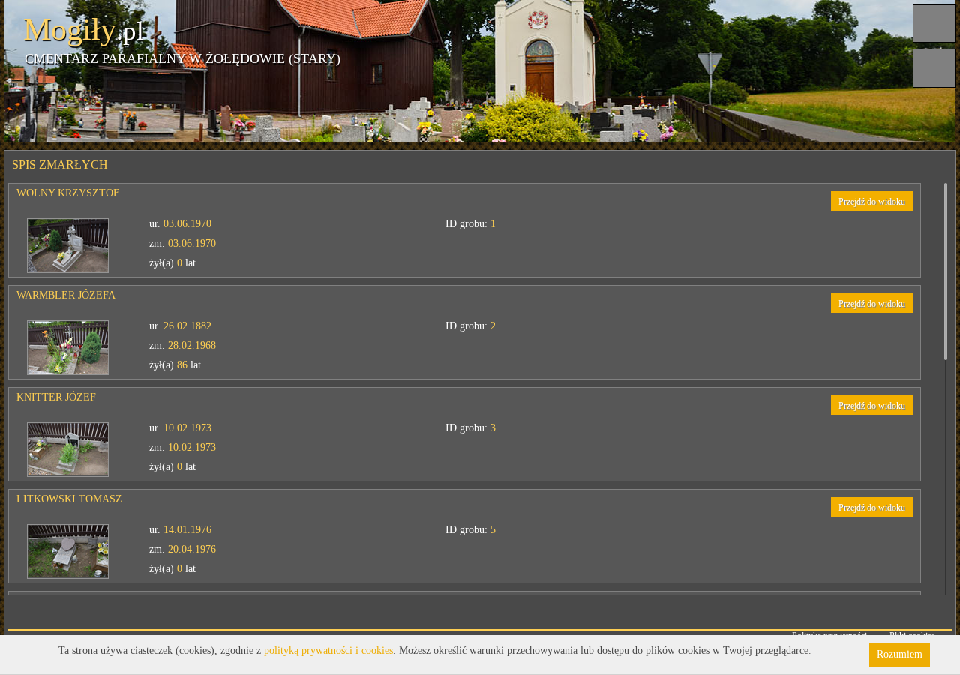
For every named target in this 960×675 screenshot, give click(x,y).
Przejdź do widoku (871, 201)
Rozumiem (899, 654)
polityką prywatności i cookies (328, 650)
